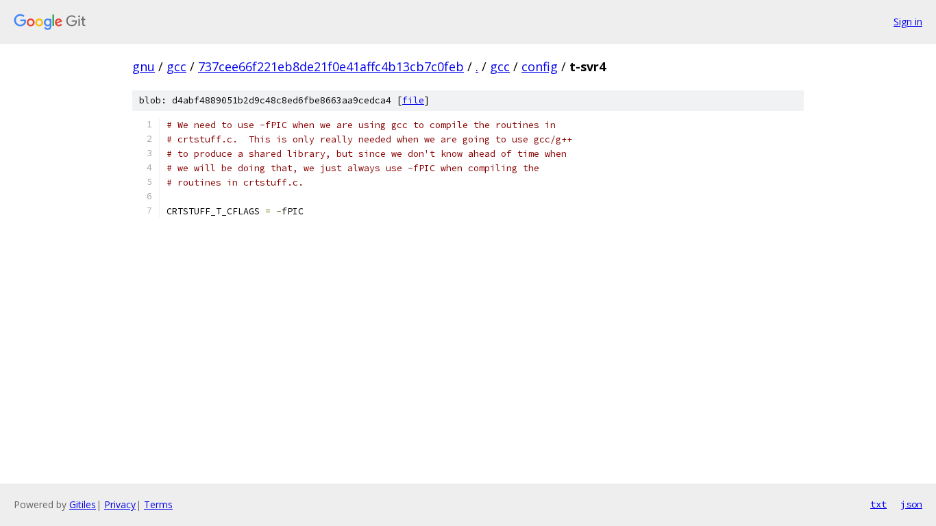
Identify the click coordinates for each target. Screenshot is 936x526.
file (413, 100)
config (539, 66)
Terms (158, 504)
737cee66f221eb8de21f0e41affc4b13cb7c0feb (331, 66)
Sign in (908, 21)
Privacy (120, 504)
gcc (176, 66)
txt (878, 504)
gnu (143, 66)
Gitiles (82, 504)
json (911, 504)
